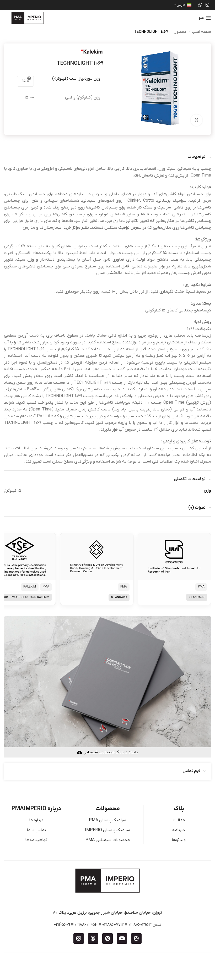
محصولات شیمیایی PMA (107, 840)
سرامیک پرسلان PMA (107, 820)
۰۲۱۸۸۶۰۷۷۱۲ (113, 924)
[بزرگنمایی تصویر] (196, 120)
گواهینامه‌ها (36, 840)
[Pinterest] (107, 938)
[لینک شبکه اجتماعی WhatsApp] (200, 5)
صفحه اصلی (201, 31)
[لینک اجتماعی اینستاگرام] (207, 5)
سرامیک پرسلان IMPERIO (107, 830)
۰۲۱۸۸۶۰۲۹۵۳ (140, 924)
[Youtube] (122, 938)
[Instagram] (78, 938)
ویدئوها (179, 840)
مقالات (179, 820)
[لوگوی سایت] (27, 17)
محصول (180, 31)
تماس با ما (36, 830)
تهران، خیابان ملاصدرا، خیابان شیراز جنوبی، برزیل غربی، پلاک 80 (107, 912)
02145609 (62, 924)
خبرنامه (178, 830)
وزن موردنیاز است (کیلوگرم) (76, 78)
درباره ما (36, 820)
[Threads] (93, 938)
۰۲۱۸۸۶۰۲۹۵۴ (86, 924)
